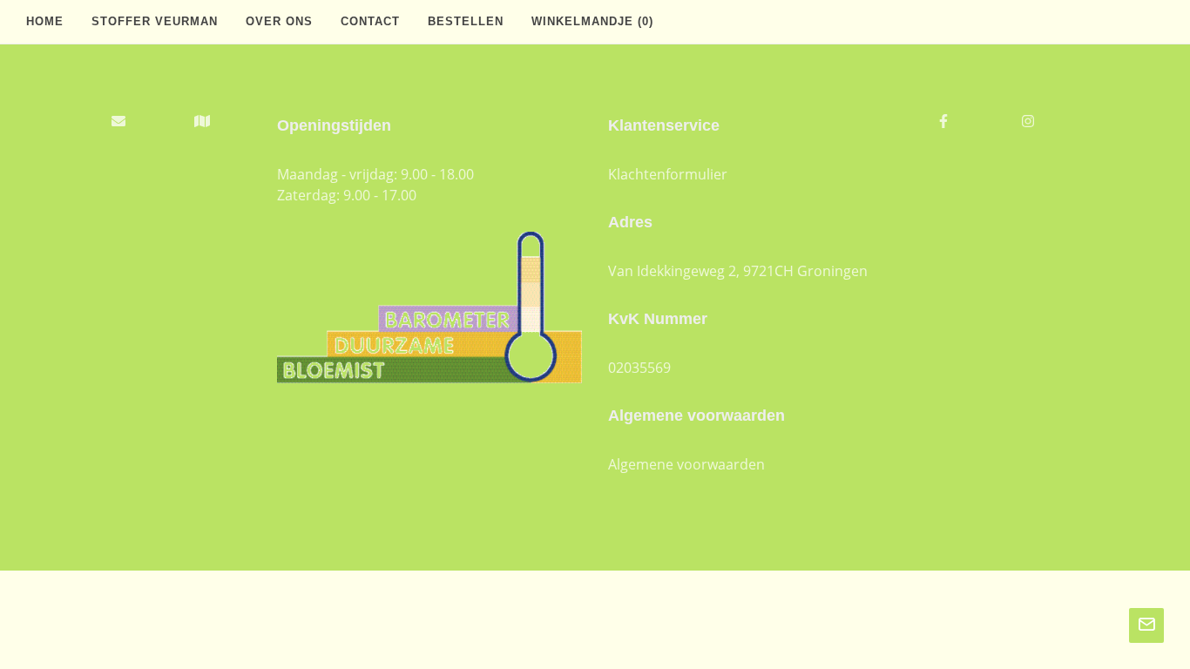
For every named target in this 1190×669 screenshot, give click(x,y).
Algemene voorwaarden (686, 464)
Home (45, 21)
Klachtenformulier (667, 174)
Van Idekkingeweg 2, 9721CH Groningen (738, 270)
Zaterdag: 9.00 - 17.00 (346, 195)
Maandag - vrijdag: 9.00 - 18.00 (375, 174)
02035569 (639, 367)
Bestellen (466, 21)
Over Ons (279, 21)
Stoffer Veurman (154, 21)
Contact (370, 21)
